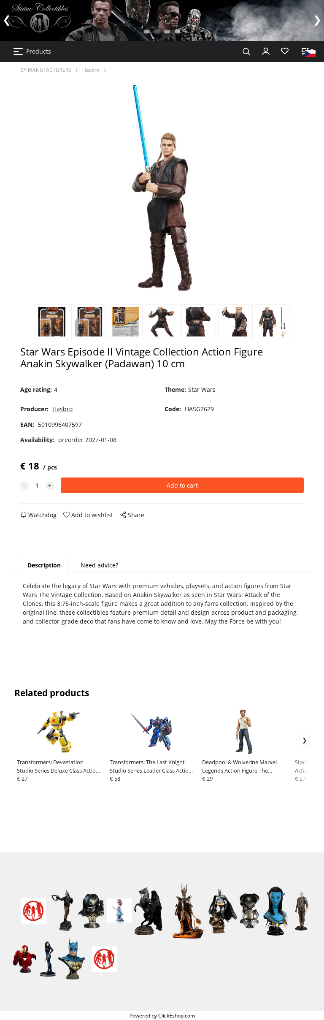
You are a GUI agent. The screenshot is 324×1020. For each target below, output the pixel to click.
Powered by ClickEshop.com (162, 1015)
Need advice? (99, 565)
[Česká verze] (310, 53)
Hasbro (91, 69)
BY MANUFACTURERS (45, 69)
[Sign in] (266, 50)
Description (44, 565)
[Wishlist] (285, 51)
